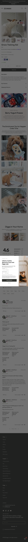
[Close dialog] (27, 256)
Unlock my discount (9, 280)
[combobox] (3, 273)
